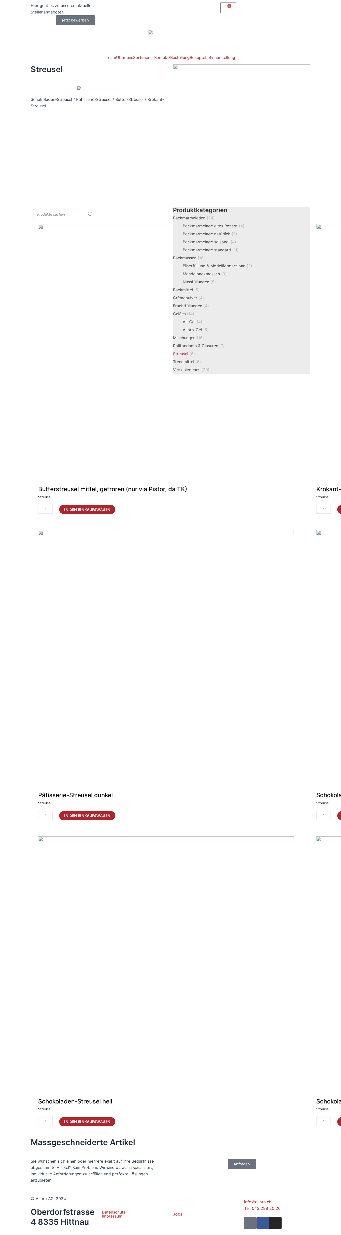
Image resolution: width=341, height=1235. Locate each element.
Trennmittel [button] (187, 361)
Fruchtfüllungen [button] (191, 305)
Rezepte (197, 57)
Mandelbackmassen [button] (205, 273)
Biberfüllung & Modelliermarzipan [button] (217, 265)
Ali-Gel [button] (192, 321)
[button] (75, 20)
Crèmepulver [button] (188, 297)
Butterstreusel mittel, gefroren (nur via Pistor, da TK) (112, 489)
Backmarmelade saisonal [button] (209, 241)
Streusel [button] (184, 353)
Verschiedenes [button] (191, 369)
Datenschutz (114, 1212)
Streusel (47, 69)
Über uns (124, 57)
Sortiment (142, 57)
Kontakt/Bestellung (172, 57)
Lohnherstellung (220, 57)
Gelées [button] (183, 313)
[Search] (90, 214)
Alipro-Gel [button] (196, 329)
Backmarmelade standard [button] (211, 249)
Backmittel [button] (186, 289)
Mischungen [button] (188, 337)
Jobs (177, 1214)
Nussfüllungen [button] (199, 281)
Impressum (112, 1216)
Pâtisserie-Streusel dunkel (75, 795)
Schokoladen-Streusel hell (75, 1101)
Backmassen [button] (189, 257)
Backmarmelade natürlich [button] (210, 233)
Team (111, 57)
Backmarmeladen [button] (194, 217)
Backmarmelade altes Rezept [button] (213, 225)
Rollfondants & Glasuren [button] (199, 345)
